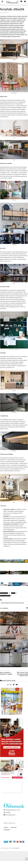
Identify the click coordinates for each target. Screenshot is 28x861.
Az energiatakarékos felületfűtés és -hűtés (13, 623)
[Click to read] (14, 619)
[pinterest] (13, 685)
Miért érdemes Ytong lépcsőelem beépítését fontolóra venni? (22, 674)
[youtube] (17, 685)
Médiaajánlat (7, 829)
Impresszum (14, 827)
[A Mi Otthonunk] (11, 2)
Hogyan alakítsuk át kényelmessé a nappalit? (6, 673)
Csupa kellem (5, 651)
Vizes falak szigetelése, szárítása (10, 665)
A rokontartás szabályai (7, 637)
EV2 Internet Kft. (16, 848)
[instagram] (10, 685)
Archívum (6, 827)
